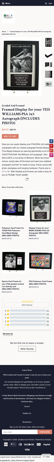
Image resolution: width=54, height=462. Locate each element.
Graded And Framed (26, 439)
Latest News (27, 370)
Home (4, 31)
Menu (7, 3)
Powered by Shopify (43, 439)
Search (27, 406)
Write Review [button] (27, 305)
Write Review (27, 348)
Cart (50, 3)
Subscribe (45, 432)
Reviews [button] (8, 333)
